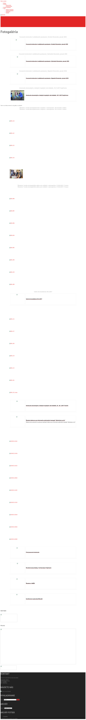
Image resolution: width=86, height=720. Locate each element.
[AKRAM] (3, 14)
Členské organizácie (7, 21)
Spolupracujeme (9, 20)
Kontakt (7, 26)
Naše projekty (8, 18)
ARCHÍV (2, 708)
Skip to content (3, 1)
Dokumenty (8, 25)
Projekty (4, 17)
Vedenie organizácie (9, 23)
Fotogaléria (5, 716)
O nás (4, 22)
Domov (4, 16)
